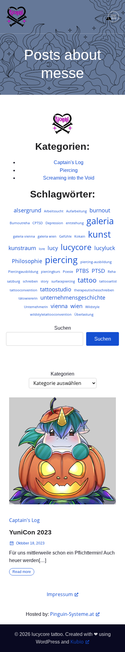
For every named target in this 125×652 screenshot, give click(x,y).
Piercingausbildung (23, 271)
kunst (99, 234)
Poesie (68, 271)
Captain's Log (68, 162)
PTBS (82, 270)
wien (76, 306)
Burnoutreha (20, 223)
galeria (100, 221)
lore (42, 249)
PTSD (98, 270)
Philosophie (27, 261)
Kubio (77, 641)
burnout (100, 210)
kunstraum (22, 248)
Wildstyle (92, 307)
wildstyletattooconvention (51, 314)
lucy (53, 248)
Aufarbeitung (76, 211)
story (45, 281)
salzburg (13, 281)
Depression (54, 223)
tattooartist (108, 281)
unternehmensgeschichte (72, 297)
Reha (112, 271)
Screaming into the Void (68, 177)
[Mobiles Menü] (113, 16)
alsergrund (27, 210)
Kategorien (62, 373)
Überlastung (83, 314)
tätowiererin (28, 298)
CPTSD (37, 223)
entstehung (75, 223)
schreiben (30, 281)
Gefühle (65, 236)
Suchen (62, 328)
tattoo (87, 280)
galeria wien (47, 236)
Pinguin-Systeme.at (72, 614)
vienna (59, 306)
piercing (61, 260)
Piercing (69, 170)
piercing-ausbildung (96, 262)
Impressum (60, 594)
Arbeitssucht (53, 211)
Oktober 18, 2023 (30, 543)
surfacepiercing (63, 281)
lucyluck (104, 248)
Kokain (79, 236)
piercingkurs (50, 271)
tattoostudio (55, 289)
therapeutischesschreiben (94, 290)
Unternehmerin (36, 307)
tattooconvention (23, 290)
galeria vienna (24, 236)
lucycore (76, 247)
